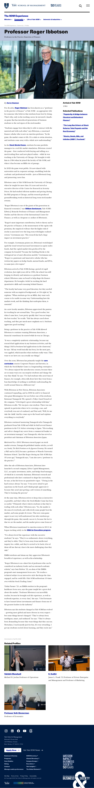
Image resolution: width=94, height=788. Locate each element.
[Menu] (88, 5)
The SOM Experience (16, 15)
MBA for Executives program (39, 530)
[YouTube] (24, 732)
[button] (8, 18)
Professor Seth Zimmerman (16, 713)
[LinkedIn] (12, 732)
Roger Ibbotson (21, 108)
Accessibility (33, 776)
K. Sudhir (52, 673)
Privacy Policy (24, 776)
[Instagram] (6, 732)
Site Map (6, 776)
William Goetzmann (33, 208)
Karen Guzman (13, 103)
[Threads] (31, 732)
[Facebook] (18, 732)
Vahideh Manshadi (12, 673)
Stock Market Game (17, 145)
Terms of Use (15, 776)
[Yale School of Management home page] (25, 6)
